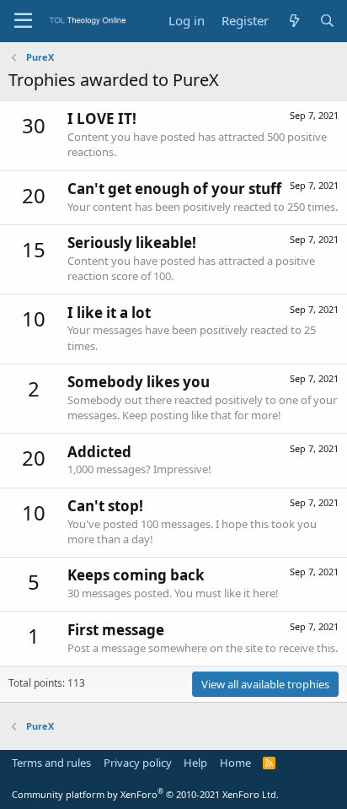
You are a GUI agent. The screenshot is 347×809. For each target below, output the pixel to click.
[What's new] (293, 20)
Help (195, 762)
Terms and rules (51, 762)
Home (235, 762)
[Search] (327, 20)
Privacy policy (138, 762)
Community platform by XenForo (145, 794)
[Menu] (23, 21)
